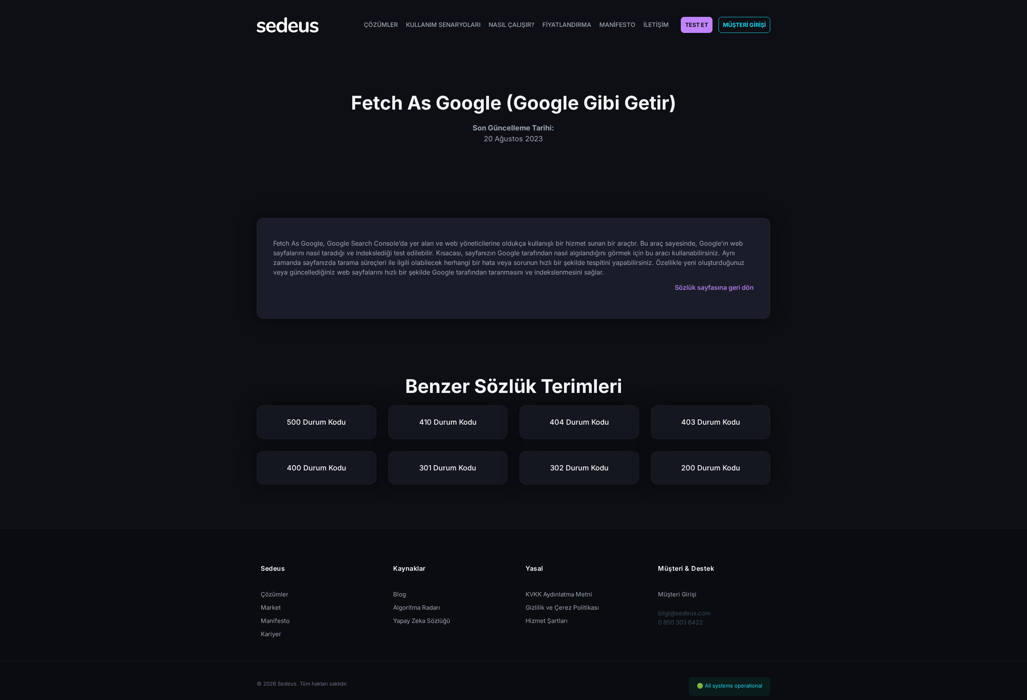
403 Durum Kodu (710, 422)
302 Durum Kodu (579, 468)
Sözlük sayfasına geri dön (714, 287)
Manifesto (617, 24)
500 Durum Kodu (316, 422)
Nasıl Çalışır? (511, 24)
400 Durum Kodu (316, 468)
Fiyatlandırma (566, 24)
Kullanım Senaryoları (443, 24)
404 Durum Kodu (579, 422)
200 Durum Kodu (710, 468)
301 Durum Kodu (447, 468)
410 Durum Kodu (448, 422)
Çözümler (381, 24)
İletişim (656, 24)
